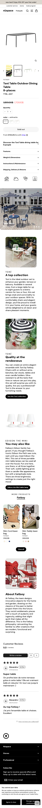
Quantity (6, 108)
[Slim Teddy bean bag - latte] (28, 541)
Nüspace (7, 746)
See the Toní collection (17, 396)
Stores (6, 753)
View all (21, 549)
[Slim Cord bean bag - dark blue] (9, 541)
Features (6, 151)
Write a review (16, 655)
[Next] (38, 518)
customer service (12, 6)
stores (22, 6)
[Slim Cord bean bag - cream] (4, 541)
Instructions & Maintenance (14, 164)
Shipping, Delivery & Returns (14, 170)
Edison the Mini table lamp (18, 487)
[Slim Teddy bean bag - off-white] (23, 541)
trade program (31, 6)
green (11, 121)
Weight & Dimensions (11, 157)
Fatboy (6, 80)
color (10, 117)
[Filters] (31, 655)
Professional (8, 760)
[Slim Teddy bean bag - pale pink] (26, 541)
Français (19, 11)
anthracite (5, 121)
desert (17, 121)
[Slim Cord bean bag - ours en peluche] (7, 541)
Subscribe (7, 768)
